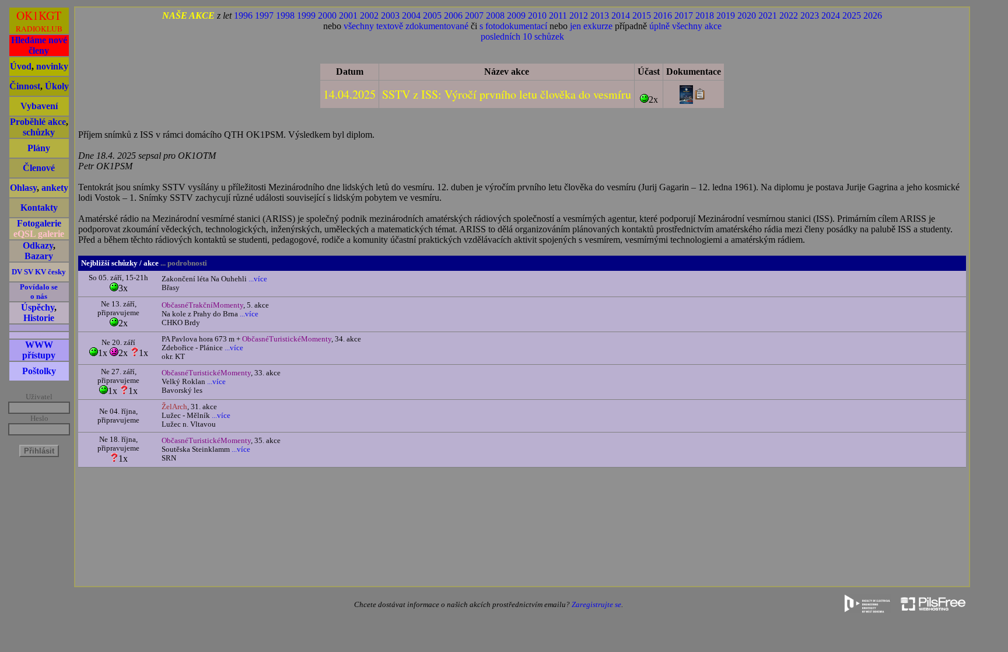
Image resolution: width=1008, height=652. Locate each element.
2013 (599, 15)
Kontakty (39, 207)
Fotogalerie (39, 223)
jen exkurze (591, 26)
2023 (809, 15)
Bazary (38, 256)
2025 (851, 15)
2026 (872, 15)
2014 (620, 15)
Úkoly (57, 86)
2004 (411, 15)
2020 (746, 15)
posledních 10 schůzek (522, 36)
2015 (641, 15)
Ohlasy (23, 188)
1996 (243, 15)
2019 (725, 15)
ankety (54, 188)
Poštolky (39, 371)
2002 (369, 15)
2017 (683, 15)
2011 (558, 15)
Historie (38, 318)
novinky (52, 66)
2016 (662, 15)
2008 (495, 15)
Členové (39, 168)
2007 (474, 15)
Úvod (21, 66)
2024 (830, 15)
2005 (432, 15)
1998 (285, 15)
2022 (788, 15)
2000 (327, 15)
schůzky (39, 132)
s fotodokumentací (513, 26)
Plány (38, 148)
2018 (704, 15)
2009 (516, 15)
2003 (390, 15)
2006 (453, 15)
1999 (306, 15)
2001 (348, 15)
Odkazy (38, 245)
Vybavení (39, 106)
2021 (767, 15)
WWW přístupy (38, 350)
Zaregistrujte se (596, 604)
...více (257, 279)
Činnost (24, 86)
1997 (264, 15)
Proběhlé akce (38, 122)
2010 (537, 15)
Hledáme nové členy (39, 45)
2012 (578, 15)
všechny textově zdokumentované (406, 26)
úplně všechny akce (685, 26)
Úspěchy (37, 307)
